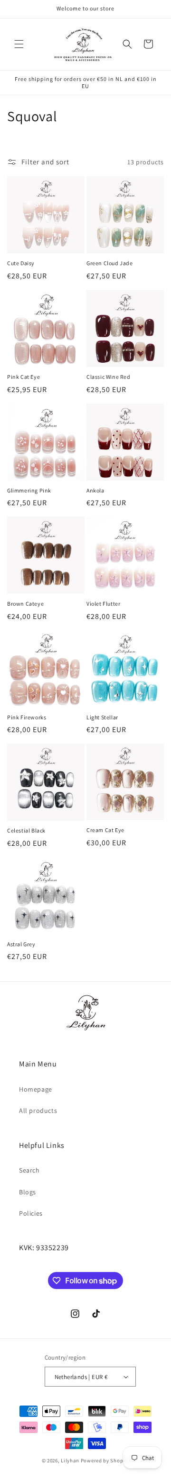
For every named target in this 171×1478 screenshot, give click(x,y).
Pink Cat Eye (23, 376)
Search (29, 1170)
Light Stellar (102, 717)
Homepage (35, 1089)
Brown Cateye (25, 603)
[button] (19, 44)
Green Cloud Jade (109, 263)
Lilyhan (70, 1460)
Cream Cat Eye (105, 829)
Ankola (95, 490)
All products (38, 1110)
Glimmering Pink (29, 490)
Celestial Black (26, 830)
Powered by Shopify (105, 1460)
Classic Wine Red (108, 376)
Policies (31, 1213)
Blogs (27, 1192)
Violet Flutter (103, 603)
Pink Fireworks (26, 717)
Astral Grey (21, 944)
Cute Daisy (21, 263)
